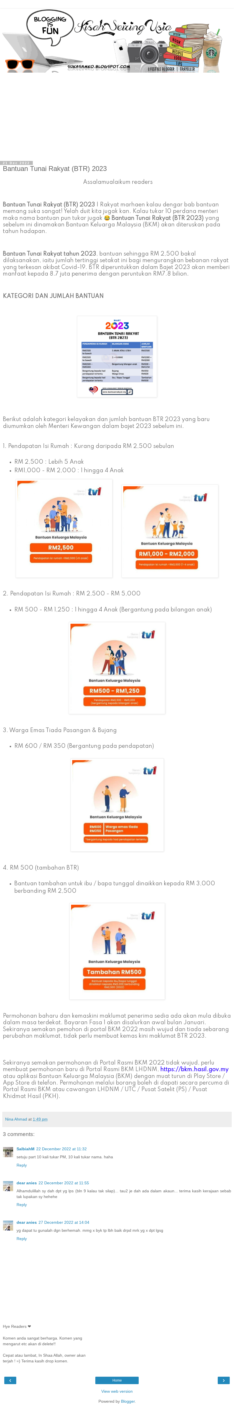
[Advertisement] (117, 115)
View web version (117, 1391)
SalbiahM (26, 1149)
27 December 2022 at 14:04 (64, 1222)
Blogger (128, 1401)
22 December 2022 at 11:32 (61, 1149)
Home (117, 1380)
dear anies (27, 1183)
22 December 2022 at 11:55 (64, 1183)
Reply (22, 1165)
